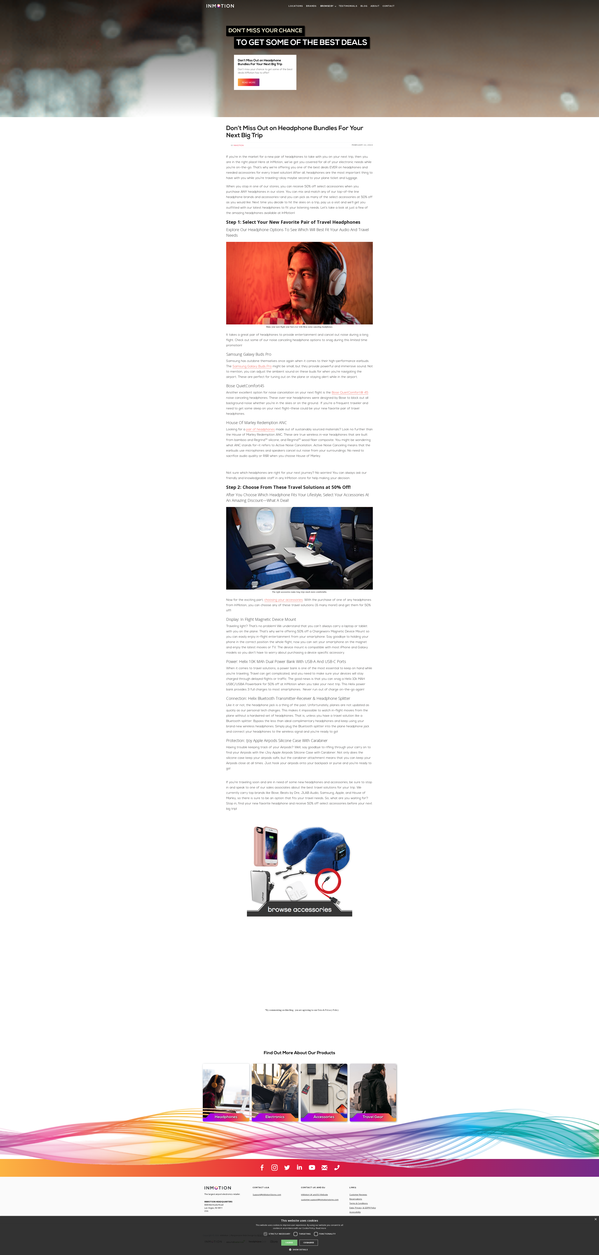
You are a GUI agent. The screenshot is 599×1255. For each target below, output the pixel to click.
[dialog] (299, 1235)
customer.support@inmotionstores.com (319, 1199)
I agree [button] (289, 1242)
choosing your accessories (283, 600)
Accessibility (355, 1212)
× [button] (595, 1219)
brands (311, 6)
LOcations (296, 6)
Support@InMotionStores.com (267, 1194)
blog (364, 6)
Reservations (355, 1199)
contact (389, 6)
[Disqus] (299, 966)
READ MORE (249, 82)
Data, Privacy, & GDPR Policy (362, 1207)
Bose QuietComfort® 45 (350, 392)
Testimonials (348, 6)
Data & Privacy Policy (328, 1010)
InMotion (239, 145)
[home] (220, 7)
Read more (321, 1228)
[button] (328, 6)
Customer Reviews (358, 1194)
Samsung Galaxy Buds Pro (252, 366)
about (375, 6)
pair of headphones (260, 429)
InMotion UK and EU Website (314, 1194)
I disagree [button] (308, 1242)
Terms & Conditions (358, 1203)
